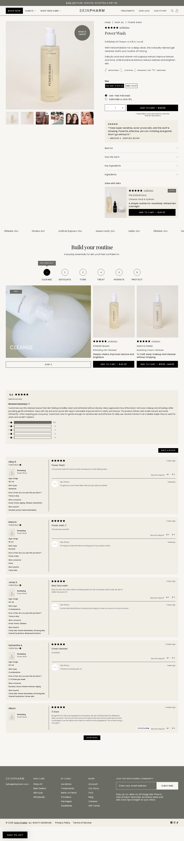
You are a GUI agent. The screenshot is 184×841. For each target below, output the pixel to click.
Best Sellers (39, 788)
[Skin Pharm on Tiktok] (177, 822)
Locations (66, 784)
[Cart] (177, 10)
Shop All (37, 784)
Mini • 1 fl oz (131, 86)
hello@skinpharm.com (17, 784)
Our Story (93, 788)
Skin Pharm (20, 822)
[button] (30, 11)
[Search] (172, 10)
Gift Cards (94, 805)
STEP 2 (48, 364)
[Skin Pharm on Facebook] (171, 822)
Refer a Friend (68, 792)
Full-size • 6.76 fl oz (114, 86)
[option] (92, 3)
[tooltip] (29, 404)
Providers (66, 797)
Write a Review (169, 451)
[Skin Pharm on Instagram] (174, 822)
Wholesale (39, 797)
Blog (90, 797)
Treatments (67, 788)
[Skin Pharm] (92, 10)
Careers (92, 801)
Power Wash (22, 473)
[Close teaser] (26, 832)
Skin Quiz (38, 792)
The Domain (104, 2)
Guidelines (66, 805)
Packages (66, 801)
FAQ (90, 792)
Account (93, 784)
